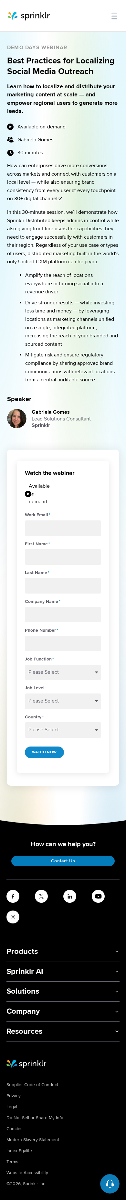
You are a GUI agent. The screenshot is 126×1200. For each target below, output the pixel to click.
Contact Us (63, 861)
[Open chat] (110, 1184)
